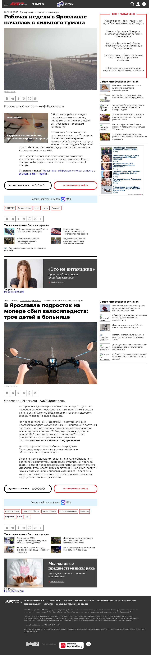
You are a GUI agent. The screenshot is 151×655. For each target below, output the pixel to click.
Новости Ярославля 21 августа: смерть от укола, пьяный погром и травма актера (123, 34)
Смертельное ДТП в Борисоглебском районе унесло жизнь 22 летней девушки (32, 540)
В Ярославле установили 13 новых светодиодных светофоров (32, 230)
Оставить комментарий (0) (75, 185)
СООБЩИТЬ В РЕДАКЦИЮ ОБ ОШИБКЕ (72, 604)
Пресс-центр (54, 601)
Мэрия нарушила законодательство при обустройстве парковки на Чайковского (69, 232)
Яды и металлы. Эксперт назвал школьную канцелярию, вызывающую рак (126, 87)
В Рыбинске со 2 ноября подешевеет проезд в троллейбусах (28, 240)
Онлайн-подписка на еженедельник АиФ (116, 601)
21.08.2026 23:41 (11, 300)
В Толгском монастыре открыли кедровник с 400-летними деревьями (123, 69)
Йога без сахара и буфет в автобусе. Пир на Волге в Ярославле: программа (123, 57)
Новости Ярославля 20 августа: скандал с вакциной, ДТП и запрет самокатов (33, 549)
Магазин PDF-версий (84, 601)
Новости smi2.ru (14, 291)
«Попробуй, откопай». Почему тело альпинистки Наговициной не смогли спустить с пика (128, 307)
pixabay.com (9, 91)
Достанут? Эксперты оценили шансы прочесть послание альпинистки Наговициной (129, 346)
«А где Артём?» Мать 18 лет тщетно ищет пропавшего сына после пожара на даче (128, 107)
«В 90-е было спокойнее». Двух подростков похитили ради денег (127, 96)
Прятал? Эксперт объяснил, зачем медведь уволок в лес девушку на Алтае (128, 337)
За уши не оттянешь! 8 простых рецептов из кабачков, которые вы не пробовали (129, 136)
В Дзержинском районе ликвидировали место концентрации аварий (74, 240)
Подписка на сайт (32, 604)
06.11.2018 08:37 (11, 12)
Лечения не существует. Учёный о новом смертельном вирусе (127, 326)
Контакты (48, 604)
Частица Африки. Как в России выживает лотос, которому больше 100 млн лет (128, 126)
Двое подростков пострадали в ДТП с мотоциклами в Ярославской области (78, 540)
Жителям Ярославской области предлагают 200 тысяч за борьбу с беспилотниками (123, 46)
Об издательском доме (35, 601)
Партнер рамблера (49, 644)
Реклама (68, 601)
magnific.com (10, 386)
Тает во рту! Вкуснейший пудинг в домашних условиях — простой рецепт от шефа (128, 117)
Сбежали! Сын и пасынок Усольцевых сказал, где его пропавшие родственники (129, 317)
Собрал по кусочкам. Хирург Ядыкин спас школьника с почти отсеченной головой (129, 356)
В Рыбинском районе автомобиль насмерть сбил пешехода (79, 548)
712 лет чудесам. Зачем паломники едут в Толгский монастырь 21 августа (123, 22)
